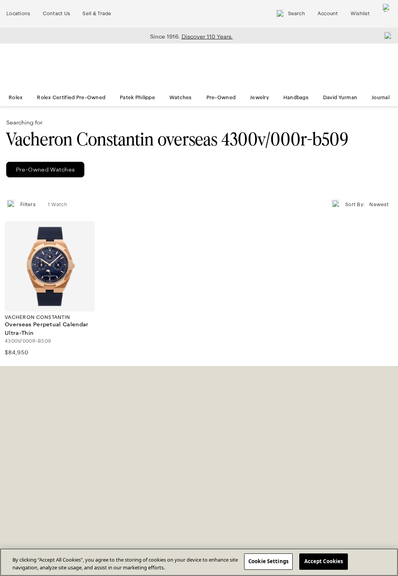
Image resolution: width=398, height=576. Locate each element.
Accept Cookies (323, 561)
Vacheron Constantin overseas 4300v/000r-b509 (177, 139)
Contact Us (56, 13)
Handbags (296, 97)
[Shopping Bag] (386, 14)
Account (328, 13)
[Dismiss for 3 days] (385, 35)
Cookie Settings (268, 561)
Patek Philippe (137, 97)
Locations (18, 13)
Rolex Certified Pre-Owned (71, 97)
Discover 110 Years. (207, 36)
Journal (380, 97)
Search (296, 13)
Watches (180, 97)
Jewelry (259, 97)
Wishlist (360, 13)
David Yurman (340, 97)
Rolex (16, 97)
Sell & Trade (96, 13)
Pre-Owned (221, 97)
